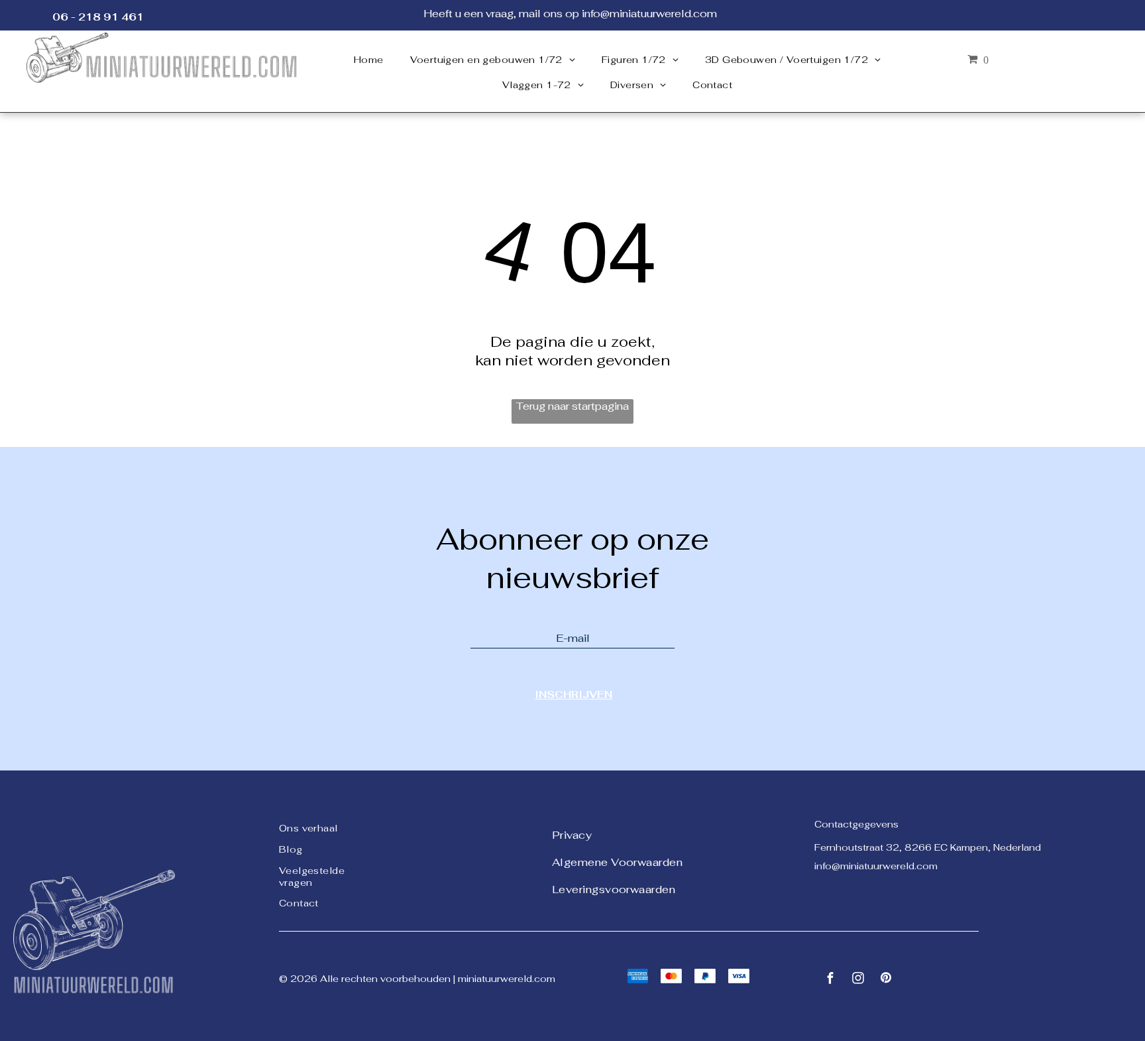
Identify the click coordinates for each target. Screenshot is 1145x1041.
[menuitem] (369, 59)
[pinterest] (886, 980)
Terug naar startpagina (572, 406)
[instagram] (858, 980)
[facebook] (830, 980)
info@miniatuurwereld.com (876, 866)
